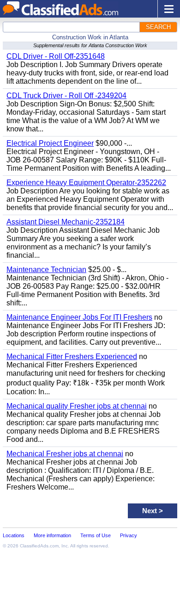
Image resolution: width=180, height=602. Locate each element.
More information (52, 535)
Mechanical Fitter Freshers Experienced (71, 356)
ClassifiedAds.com (39, 545)
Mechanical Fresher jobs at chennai (64, 454)
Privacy (128, 535)
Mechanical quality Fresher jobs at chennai (76, 406)
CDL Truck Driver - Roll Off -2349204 (66, 95)
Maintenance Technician (46, 269)
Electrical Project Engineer (50, 143)
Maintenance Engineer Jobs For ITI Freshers (79, 317)
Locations (13, 535)
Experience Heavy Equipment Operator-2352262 (86, 182)
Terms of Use (95, 535)
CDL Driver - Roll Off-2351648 (55, 56)
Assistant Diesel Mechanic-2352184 (65, 222)
